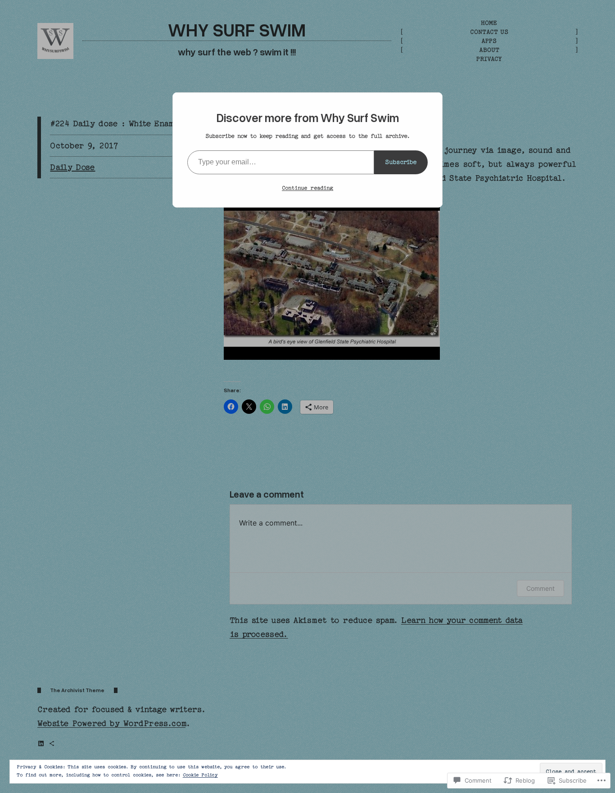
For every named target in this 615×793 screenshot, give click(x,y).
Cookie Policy (200, 775)
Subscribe (401, 162)
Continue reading (307, 187)
